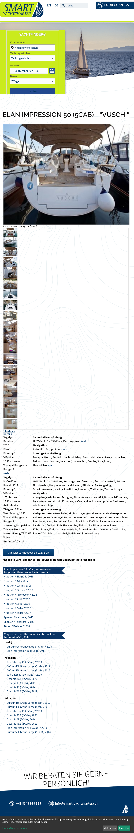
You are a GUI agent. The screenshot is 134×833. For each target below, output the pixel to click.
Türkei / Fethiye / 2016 (17, 626)
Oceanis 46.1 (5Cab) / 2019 (22, 691)
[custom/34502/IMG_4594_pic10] (10, 298)
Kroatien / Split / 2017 (17, 599)
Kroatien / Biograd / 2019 (19, 576)
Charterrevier (17, 42)
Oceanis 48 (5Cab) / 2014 (21, 687)
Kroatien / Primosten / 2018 (20, 594)
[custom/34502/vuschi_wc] (10, 417)
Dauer (13, 76)
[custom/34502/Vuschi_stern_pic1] (66, 223)
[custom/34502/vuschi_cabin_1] (10, 352)
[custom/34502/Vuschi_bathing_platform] (10, 236)
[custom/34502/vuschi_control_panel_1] (10, 395)
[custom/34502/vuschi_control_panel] (10, 385)
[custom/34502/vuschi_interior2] (10, 406)
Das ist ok (124, 828)
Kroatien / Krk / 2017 (16, 581)
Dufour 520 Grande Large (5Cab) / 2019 (29, 646)
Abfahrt (14, 65)
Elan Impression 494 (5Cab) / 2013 (27, 727)
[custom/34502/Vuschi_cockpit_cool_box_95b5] (10, 277)
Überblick (9, 431)
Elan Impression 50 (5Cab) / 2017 (26, 650)
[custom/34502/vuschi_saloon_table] (10, 363)
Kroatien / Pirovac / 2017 (18, 590)
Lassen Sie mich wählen (14, 828)
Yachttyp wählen (20, 53)
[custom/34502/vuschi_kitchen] (10, 331)
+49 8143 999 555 (28, 803)
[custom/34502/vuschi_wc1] (10, 428)
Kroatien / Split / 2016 (17, 603)
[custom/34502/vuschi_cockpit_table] (10, 287)
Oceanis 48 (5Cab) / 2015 (21, 683)
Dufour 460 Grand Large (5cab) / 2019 (28, 666)
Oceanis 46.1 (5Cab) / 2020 (22, 678)
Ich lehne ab (110, 828)
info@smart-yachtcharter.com (77, 803)
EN (49, 5)
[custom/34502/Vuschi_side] (10, 245)
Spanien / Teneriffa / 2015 (19, 621)
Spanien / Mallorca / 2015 (19, 617)
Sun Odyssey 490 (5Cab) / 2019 (24, 662)
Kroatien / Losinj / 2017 (17, 585)
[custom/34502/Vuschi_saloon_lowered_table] (10, 374)
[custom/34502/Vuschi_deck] (10, 309)
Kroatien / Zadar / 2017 (17, 608)
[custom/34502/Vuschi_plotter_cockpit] (10, 266)
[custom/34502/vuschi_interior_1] (10, 341)
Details (7, 434)
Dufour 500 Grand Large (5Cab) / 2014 (29, 732)
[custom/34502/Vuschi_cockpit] (10, 255)
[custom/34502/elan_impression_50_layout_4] (10, 320)
